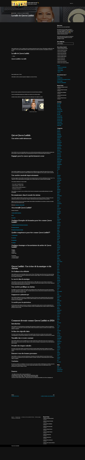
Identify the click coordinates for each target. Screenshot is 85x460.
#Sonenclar (59, 322)
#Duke (58, 217)
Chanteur (58, 357)
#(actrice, (58, 131)
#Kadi (58, 256)
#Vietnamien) (59, 336)
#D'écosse (59, 211)
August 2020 (59, 125)
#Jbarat (58, 249)
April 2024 (58, 106)
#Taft (58, 327)
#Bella (58, 187)
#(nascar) (58, 158)
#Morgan (58, 280)
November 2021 (59, 119)
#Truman (58, 335)
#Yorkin (58, 349)
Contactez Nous (60, 68)
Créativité (13, 242)
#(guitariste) (59, 148)
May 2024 (58, 105)
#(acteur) (58, 129)
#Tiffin (58, 332)
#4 (57, 173)
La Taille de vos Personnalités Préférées (63, 79)
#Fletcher (58, 225)
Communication (14, 235)
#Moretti (58, 278)
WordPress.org (59, 371)
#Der (58, 216)
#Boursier (58, 191)
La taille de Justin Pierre (61, 59)
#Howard (58, 245)
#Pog (58, 292)
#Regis (58, 299)
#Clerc (58, 205)
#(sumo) (58, 165)
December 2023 (59, 111)
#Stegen (58, 325)
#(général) (59, 147)
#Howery (58, 247)
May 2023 (58, 114)
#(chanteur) (59, 140)
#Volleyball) (59, 338)
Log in (58, 366)
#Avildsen (58, 183)
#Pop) (58, 294)
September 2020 (60, 123)
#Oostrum (59, 286)
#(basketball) (59, 136)
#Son (58, 321)
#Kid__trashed (59, 261)
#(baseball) (59, 134)
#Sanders (58, 313)
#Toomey (58, 333)
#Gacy (58, 230)
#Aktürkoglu (59, 180)
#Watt (58, 344)
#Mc (58, 274)
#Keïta (58, 258)
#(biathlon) (59, 137)
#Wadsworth (59, 341)
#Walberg (58, 343)
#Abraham (59, 175)
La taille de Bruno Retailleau (61, 51)
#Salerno (58, 311)
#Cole (58, 206)
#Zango (58, 352)
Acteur (58, 355)
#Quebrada (59, 296)
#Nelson (58, 285)
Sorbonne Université (15, 227)
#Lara (58, 266)
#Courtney (59, 208)
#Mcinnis (58, 275)
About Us (58, 65)
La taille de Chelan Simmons (61, 54)
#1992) (58, 169)
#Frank (58, 227)
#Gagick (58, 231)
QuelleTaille (14, 13)
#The (58, 329)
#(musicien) (59, 156)
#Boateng (58, 189)
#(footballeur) (59, 145)
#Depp (58, 214)
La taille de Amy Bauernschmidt (62, 48)
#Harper (58, 236)
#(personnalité (59, 159)
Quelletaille (17, 445)
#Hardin (58, 234)
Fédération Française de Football (17, 229)
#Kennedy (59, 260)
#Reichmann (59, 300)
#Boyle (58, 194)
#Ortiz (58, 288)
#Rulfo (58, 307)
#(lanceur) (59, 153)
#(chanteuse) (59, 142)
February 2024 (59, 109)
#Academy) (59, 178)
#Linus (58, 269)
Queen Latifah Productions (16, 212)
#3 (57, 172)
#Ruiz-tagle (59, 305)
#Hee (58, 239)
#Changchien (59, 203)
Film (58, 360)
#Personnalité (59, 291)
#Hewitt (58, 241)
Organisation (14, 240)
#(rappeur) (59, 162)
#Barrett (58, 186)
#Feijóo (58, 220)
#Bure (58, 200)
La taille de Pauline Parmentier (62, 50)
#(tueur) (58, 167)
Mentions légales (60, 70)
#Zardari (58, 354)
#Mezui (58, 277)
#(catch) (58, 139)
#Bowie (58, 192)
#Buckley (58, 198)
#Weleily (58, 346)
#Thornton (59, 330)
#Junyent (58, 255)
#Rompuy (58, 303)
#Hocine (58, 242)
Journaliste (59, 361)
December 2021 (59, 117)
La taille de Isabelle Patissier (61, 56)
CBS (13, 215)
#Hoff (58, 244)
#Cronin (58, 209)
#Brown (58, 197)
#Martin (58, 272)
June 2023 (59, 112)
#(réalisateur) (59, 164)
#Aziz (58, 184)
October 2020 (59, 122)
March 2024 (59, 108)
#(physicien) (59, 161)
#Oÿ (58, 289)
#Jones (58, 252)
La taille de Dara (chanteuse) (61, 61)
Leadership (14, 237)
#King (58, 263)
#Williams (58, 347)
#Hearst (58, 238)
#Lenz (58, 267)
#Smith (58, 319)
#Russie (58, 308)
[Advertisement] (33, 29)
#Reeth (58, 297)
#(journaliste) (59, 151)
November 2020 (59, 120)
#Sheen (58, 316)
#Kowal (58, 264)
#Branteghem (59, 195)
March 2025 (59, 103)
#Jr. (58, 253)
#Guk (58, 233)
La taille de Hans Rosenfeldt (61, 53)
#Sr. (58, 324)
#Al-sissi (58, 181)
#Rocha (58, 302)
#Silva (58, 318)
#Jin (58, 250)
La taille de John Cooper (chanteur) (63, 62)
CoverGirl (13, 217)
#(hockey (58, 150)
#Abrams (58, 176)
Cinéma (58, 358)
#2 (57, 170)
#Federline (59, 219)
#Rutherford (59, 310)
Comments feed (59, 369)
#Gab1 (58, 228)
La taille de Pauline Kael (61, 58)
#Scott (58, 314)
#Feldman (59, 222)
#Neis (58, 283)
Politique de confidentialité (62, 67)
